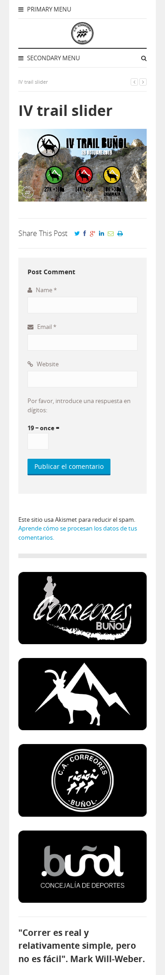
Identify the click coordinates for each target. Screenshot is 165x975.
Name (45, 290)
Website (47, 364)
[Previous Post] (134, 81)
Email (46, 327)
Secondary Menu (53, 58)
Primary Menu (48, 9)
